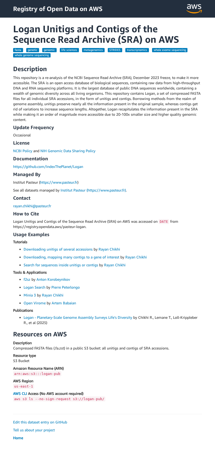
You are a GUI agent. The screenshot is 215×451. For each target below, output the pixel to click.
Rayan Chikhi (109, 249)
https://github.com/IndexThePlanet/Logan (48, 166)
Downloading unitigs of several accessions (58, 249)
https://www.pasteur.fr (58, 182)
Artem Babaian (64, 303)
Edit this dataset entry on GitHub (40, 422)
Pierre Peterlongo (65, 287)
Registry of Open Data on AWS (58, 8)
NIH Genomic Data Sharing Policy (67, 150)
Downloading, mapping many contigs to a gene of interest (71, 257)
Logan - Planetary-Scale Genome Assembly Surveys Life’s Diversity (78, 317)
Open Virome (35, 303)
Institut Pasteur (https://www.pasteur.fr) (93, 190)
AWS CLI (20, 393)
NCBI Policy (22, 150)
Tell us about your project (34, 430)
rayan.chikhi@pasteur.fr (32, 206)
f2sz (27, 279)
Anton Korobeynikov (53, 279)
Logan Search (34, 287)
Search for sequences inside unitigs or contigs (61, 265)
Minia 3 (30, 295)
